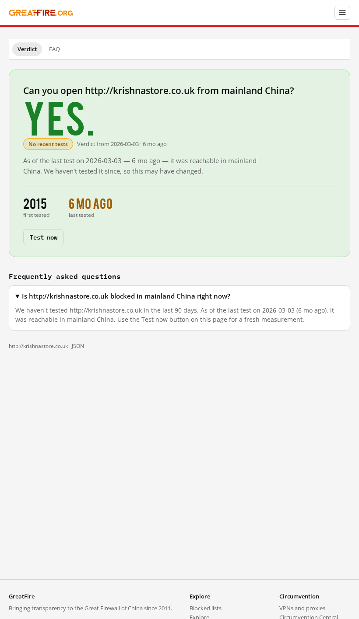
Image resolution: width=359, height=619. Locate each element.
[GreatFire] (41, 13)
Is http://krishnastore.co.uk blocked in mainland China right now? (126, 296)
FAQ (54, 49)
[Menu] (342, 13)
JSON (78, 346)
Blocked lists (206, 608)
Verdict (27, 49)
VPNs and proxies (302, 608)
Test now (43, 237)
